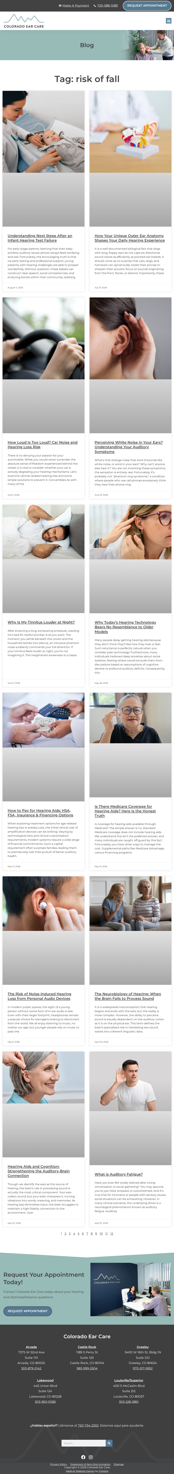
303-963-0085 (45, 1402)
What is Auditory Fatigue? (119, 1174)
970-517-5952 (143, 1368)
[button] (168, 21)
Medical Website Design (80, 1471)
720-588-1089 (107, 5)
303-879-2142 (31, 1368)
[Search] (109, 1443)
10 (101, 1234)
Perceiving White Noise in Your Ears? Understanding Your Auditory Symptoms (129, 447)
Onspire (103, 1471)
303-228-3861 (129, 1402)
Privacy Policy (58, 1464)
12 (111, 1234)
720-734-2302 (88, 1425)
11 (106, 1234)
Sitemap (119, 1464)
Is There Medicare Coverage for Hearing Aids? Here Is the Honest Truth (125, 811)
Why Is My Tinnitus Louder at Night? (41, 622)
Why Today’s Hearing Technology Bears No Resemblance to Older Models (125, 627)
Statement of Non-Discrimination (90, 1464)
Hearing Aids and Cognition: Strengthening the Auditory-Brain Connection (39, 1171)
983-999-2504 (87, 1368)
